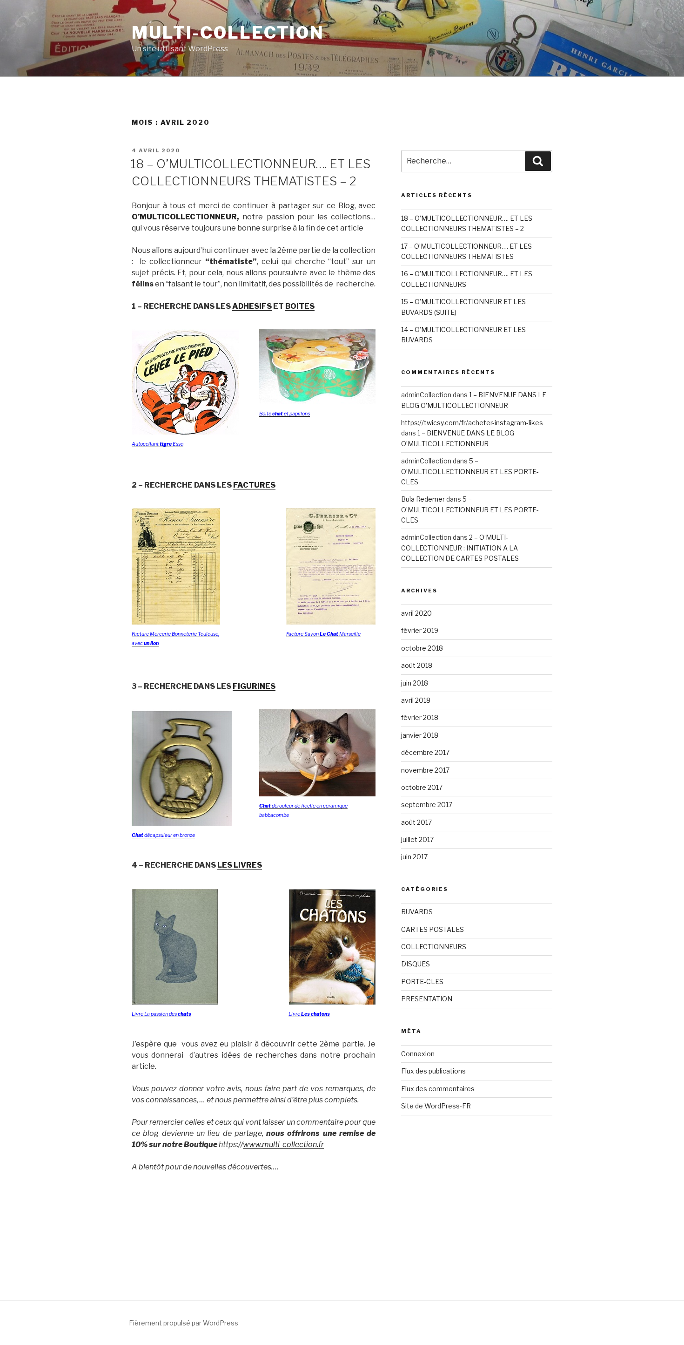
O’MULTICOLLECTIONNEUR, (185, 216)
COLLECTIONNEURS (433, 947)
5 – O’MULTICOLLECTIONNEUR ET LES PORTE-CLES (470, 471)
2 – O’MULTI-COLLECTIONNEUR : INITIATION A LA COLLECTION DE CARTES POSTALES (460, 547)
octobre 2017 (422, 787)
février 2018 (419, 717)
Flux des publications (433, 1071)
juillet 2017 (417, 839)
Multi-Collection (228, 32)
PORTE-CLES (422, 981)
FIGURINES (254, 686)
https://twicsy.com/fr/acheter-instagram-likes (472, 423)
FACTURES (254, 485)
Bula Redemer (423, 499)
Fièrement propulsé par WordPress (183, 1323)
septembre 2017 (426, 804)
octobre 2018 (422, 648)
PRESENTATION (426, 999)
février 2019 (419, 630)
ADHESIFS (252, 306)
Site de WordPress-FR (436, 1106)
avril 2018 (415, 700)
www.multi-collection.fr (283, 1144)
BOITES (300, 306)
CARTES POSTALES (432, 929)
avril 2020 (416, 613)
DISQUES (415, 964)
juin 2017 (414, 857)
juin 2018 (414, 683)
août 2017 (416, 822)
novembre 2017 (425, 770)
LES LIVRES (239, 865)
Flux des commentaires (438, 1089)
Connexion (418, 1054)
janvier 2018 (419, 735)
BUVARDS (417, 912)
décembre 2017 (425, 752)
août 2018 (416, 665)
